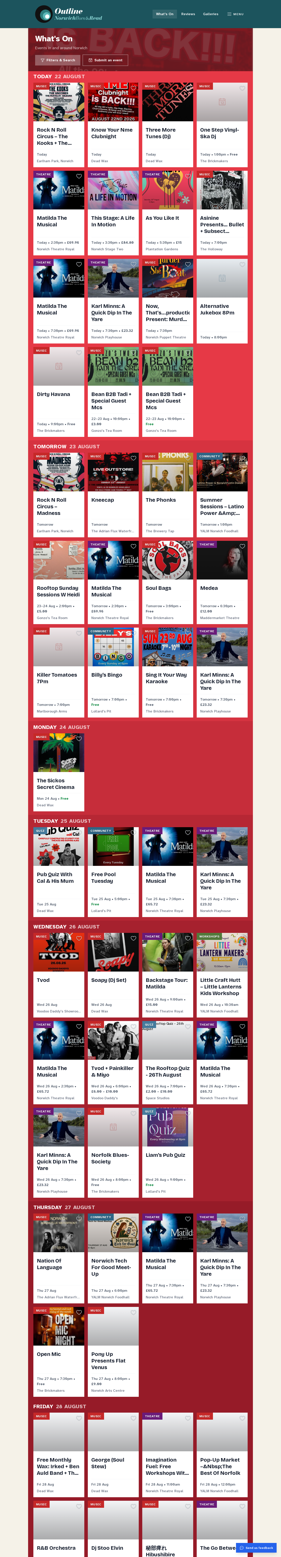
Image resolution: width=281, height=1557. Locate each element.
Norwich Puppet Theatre (166, 337)
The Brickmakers (214, 161)
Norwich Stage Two (107, 249)
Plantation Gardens (162, 249)
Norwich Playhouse (106, 337)
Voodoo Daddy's (104, 1098)
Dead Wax (99, 161)
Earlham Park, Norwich (55, 161)
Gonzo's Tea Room (106, 430)
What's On (164, 14)
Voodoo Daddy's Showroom (59, 1011)
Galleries (210, 14)
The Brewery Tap (160, 531)
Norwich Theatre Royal (55, 249)
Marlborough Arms (52, 711)
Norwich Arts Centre (108, 1390)
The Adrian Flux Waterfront (113, 531)
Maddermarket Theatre (220, 618)
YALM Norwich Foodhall (219, 531)
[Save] (79, 88)
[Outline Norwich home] (71, 14)
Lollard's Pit (101, 711)
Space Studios (157, 1098)
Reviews (188, 14)
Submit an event (108, 60)
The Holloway (211, 249)
